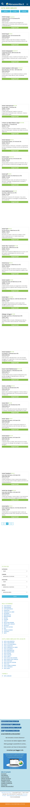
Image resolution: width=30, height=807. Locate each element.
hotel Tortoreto (8, 667)
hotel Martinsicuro (9, 650)
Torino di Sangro (8, 630)
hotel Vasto (7, 668)
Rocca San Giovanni (9, 622)
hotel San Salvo (8, 661)
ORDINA (24, 11)
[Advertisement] (15, 92)
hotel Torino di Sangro (10, 665)
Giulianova (6, 613)
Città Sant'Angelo (8, 609)
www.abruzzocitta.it (6, 792)
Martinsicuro (7, 615)
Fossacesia (6, 610)
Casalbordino (7, 607)
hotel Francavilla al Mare (11, 647)
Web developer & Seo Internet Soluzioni (17, 795)
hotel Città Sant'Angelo (10, 644)
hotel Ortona (7, 653)
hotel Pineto (7, 656)
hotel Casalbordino (9, 642)
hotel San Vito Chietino (10, 662)
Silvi (5, 628)
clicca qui (24, 794)
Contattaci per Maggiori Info (15, 750)
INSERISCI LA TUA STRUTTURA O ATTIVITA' (15, 804)
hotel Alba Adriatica (9, 641)
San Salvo (6, 625)
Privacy (4, 795)
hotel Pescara (7, 655)
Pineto (5, 621)
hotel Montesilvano (9, 652)
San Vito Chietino (8, 627)
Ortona (6, 618)
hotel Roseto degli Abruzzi (11, 659)
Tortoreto (6, 631)
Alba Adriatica (7, 606)
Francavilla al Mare (9, 612)
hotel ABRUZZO (7, 676)
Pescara (6, 619)
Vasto (5, 633)
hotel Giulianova (8, 649)
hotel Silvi (6, 664)
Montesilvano (7, 616)
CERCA (15, 596)
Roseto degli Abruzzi (9, 624)
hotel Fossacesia (8, 646)
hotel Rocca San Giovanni (10, 658)
